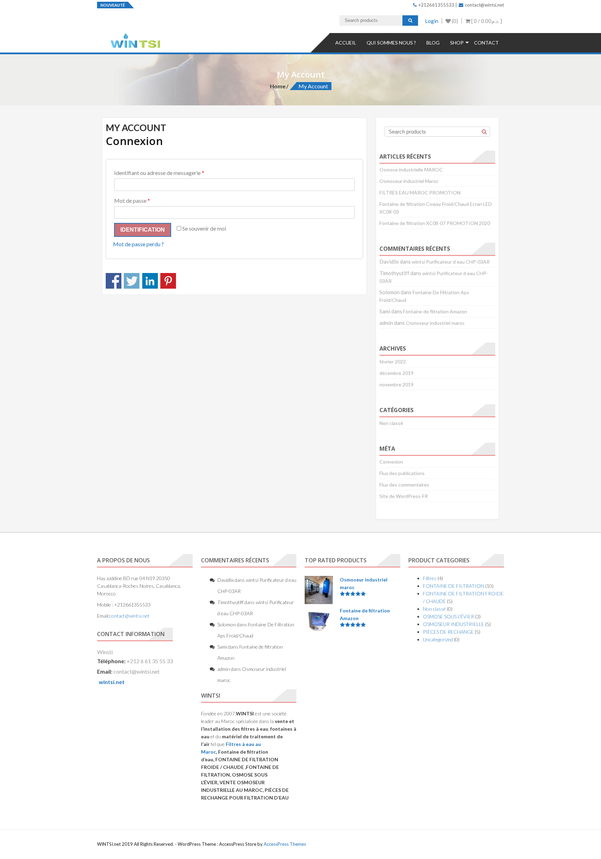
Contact (486, 43)
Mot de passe (132, 200)
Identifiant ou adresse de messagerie (159, 172)
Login (431, 21)
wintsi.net (112, 682)
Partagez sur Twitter (131, 281)
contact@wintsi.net (484, 5)
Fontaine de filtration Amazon (435, 311)
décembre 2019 (396, 373)
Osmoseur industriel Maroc (409, 181)
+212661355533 (435, 5)
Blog (433, 43)
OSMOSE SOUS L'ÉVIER (448, 616)
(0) (454, 21)
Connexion (391, 462)
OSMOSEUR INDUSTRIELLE (453, 624)
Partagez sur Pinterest (168, 281)
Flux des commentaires (404, 485)
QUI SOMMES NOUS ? (391, 43)
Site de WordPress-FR (403, 496)
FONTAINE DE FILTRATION (453, 586)
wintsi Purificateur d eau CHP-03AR (451, 262)
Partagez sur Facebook (113, 281)
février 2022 (392, 361)
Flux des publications (402, 473)
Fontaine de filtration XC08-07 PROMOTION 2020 (434, 223)
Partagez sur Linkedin (150, 281)
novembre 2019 (396, 384)
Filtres (429, 578)
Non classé (391, 423)
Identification (142, 230)
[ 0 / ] (486, 21)
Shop (457, 43)
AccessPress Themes (285, 844)
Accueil (345, 43)
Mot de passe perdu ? (138, 244)
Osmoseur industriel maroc (435, 323)
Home (278, 86)
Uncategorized (438, 639)
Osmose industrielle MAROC (411, 169)
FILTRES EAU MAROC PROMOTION (419, 192)
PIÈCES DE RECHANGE (448, 632)
